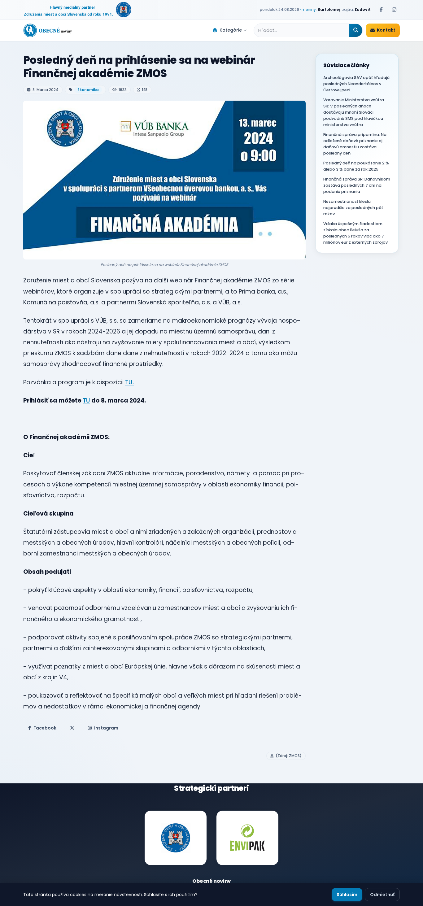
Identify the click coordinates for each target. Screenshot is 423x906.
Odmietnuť (382, 894)
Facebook (44, 728)
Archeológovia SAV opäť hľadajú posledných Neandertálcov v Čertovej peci (356, 84)
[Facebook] (381, 9)
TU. (129, 382)
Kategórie (231, 30)
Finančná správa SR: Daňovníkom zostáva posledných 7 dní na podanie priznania (356, 185)
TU (86, 400)
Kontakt (386, 30)
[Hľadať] (355, 30)
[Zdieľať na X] (72, 728)
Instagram (106, 728)
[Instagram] (394, 9)
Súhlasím (347, 894)
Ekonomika (88, 89)
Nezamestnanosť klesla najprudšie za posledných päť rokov (353, 207)
